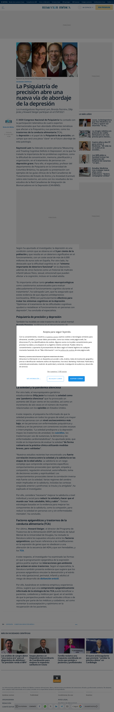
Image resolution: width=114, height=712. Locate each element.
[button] (57, 371)
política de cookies (67, 350)
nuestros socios (52, 337)
